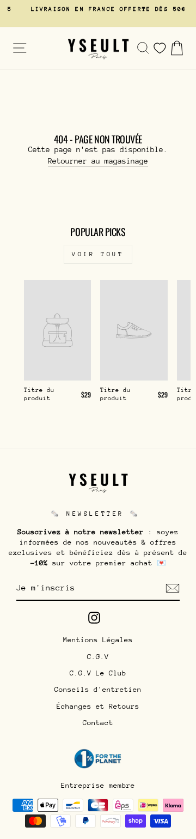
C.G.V (98, 657)
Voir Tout (98, 254)
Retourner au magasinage (98, 160)
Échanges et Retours (98, 706)
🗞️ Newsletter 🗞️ (95, 513)
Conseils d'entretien (98, 689)
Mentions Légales (98, 640)
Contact (98, 723)
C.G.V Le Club (98, 673)
